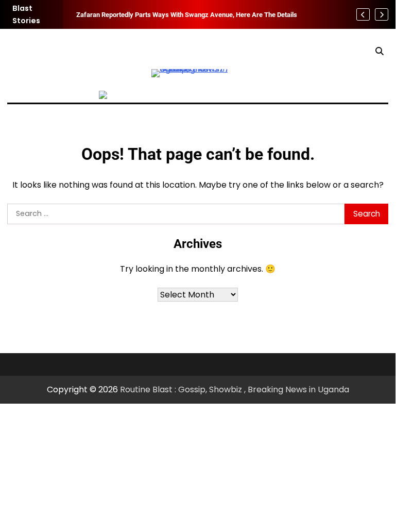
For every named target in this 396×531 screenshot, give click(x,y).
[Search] (379, 51)
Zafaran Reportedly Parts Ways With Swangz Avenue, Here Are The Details (186, 14)
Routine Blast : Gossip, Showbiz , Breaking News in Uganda (234, 389)
